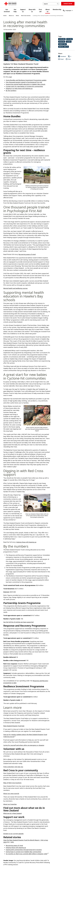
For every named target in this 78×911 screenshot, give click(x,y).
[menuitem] (8, 11)
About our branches (10, 804)
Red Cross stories (25, 15)
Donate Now (68, 4)
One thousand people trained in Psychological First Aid (24, 82)
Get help (15, 10)
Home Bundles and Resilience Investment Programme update (26, 80)
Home (5, 15)
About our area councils (11, 793)
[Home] (10, 3)
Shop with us (32, 10)
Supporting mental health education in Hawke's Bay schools (25, 84)
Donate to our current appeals (13, 834)
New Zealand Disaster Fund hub (13, 726)
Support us (23, 10)
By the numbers (11, 90)
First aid (40, 10)
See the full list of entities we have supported (18, 622)
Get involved (7, 10)
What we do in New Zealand (12, 813)
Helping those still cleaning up (26, 542)
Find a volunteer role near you (13, 767)
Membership (57, 9)
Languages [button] (68, 10)
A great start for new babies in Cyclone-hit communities (24, 86)
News (17, 15)
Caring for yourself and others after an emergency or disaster (23, 745)
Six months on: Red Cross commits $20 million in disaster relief (26, 854)
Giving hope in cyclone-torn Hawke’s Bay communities (23, 852)
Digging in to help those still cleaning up (19, 88)
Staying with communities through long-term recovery (24, 850)
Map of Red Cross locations (12, 783)
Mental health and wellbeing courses (15, 288)
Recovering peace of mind (14, 845)
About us (47, 10)
